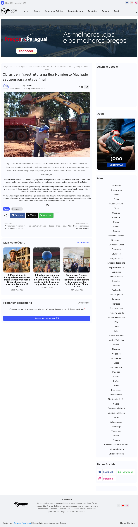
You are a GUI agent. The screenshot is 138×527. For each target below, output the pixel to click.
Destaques (21, 66)
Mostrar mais (83, 242)
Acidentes (116, 185)
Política (116, 385)
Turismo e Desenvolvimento (116, 445)
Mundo (116, 345)
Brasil (116, 11)
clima (116, 208)
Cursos (116, 226)
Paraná (105, 11)
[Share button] (56, 215)
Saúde (37, 11)
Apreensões (116, 190)
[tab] (25, 11)
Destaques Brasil (116, 245)
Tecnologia (116, 426)
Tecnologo (116, 431)
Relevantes (116, 390)
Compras (116, 213)
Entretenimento (75, 11)
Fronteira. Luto (116, 308)
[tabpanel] (69, 38)
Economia (116, 249)
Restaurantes (116, 394)
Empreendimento (116, 267)
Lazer (116, 326)
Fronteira (92, 11)
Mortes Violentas (116, 340)
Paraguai (116, 372)
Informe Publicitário (116, 317)
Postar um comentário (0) (47, 318)
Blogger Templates (22, 523)
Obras (116, 363)
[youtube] (131, 2)
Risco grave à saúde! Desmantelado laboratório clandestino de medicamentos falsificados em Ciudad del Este (76, 281)
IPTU (116, 322)
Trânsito (116, 440)
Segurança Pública (54, 11)
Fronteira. (116, 304)
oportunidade (116, 367)
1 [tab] (65, 59)
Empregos (116, 272)
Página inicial (9, 66)
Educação (116, 254)
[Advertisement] (116, 88)
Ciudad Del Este (116, 204)
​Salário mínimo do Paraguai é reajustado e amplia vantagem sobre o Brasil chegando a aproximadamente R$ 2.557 (17, 281)
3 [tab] (73, 59)
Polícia (116, 381)
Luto (116, 331)
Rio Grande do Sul (116, 399)
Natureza (116, 349)
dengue (116, 231)
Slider (116, 417)
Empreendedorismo (116, 263)
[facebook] (127, 2)
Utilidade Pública (116, 449)
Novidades (116, 358)
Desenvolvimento (116, 235)
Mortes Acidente (116, 335)
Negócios (116, 354)
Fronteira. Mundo (116, 313)
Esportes (116, 281)
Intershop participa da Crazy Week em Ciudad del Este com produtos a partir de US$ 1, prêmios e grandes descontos (47, 279)
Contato (131, 523)
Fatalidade (116, 290)
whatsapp (128, 472)
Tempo (116, 435)
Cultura (116, 222)
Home (25, 11)
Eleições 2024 (116, 258)
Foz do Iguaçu (116, 294)
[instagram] (136, 2)
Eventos (116, 285)
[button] (135, 11)
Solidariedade (116, 422)
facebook (108, 472)
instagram (108, 478)
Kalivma (63, 523)
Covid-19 (116, 217)
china (116, 199)
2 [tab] (69, 59)
